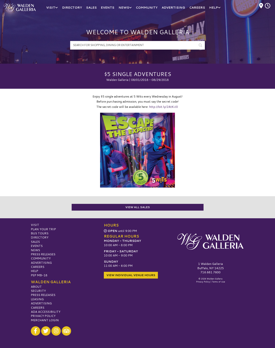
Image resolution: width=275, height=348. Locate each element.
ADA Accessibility (45, 311)
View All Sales (137, 207)
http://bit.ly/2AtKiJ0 (164, 106)
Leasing (37, 299)
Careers (37, 267)
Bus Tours (39, 233)
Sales (35, 241)
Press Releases (43, 254)
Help (34, 271)
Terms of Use (218, 281)
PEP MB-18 (39, 275)
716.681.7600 (210, 272)
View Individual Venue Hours (130, 275)
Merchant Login (45, 320)
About (36, 286)
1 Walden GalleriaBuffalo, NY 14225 (210, 266)
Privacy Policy (43, 316)
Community (41, 258)
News (35, 250)
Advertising (41, 262)
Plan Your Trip (43, 229)
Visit (35, 225)
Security (38, 290)
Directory (39, 237)
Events (37, 246)
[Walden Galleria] (210, 241)
